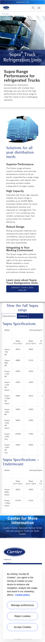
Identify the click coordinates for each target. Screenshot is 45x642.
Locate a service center (22, 539)
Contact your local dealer (22, 288)
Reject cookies (22, 616)
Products (7, 559)
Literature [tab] (22, 316)
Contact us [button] (22, 2)
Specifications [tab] (9, 316)
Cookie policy (22, 595)
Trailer (8, 562)
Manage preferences (22, 605)
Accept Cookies (22, 627)
